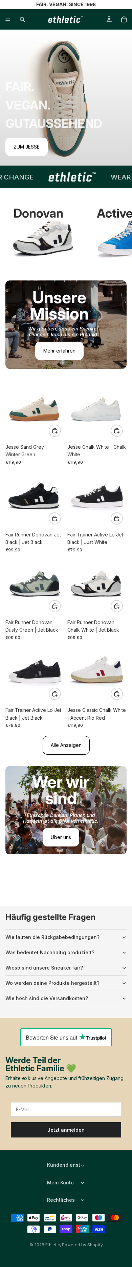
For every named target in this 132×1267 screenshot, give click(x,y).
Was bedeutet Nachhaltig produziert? (49, 952)
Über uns (61, 837)
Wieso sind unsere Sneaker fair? (44, 968)
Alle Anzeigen (66, 745)
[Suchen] (22, 19)
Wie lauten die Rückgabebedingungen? (52, 937)
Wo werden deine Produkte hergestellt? (52, 983)
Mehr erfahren (59, 351)
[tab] (66, 287)
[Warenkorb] (123, 19)
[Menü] (8, 19)
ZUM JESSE (27, 147)
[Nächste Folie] (119, 240)
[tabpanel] (66, 324)
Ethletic (52, 1244)
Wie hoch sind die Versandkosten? (46, 998)
